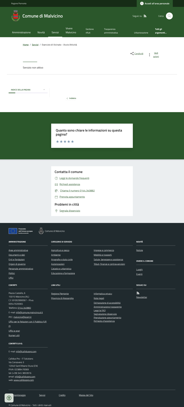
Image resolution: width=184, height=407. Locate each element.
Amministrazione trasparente (108, 307)
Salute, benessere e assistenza (108, 259)
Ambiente (56, 255)
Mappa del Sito (86, 395)
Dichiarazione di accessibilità (107, 302)
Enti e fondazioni (17, 259)
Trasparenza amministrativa (111, 30)
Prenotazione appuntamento (107, 317)
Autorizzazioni (57, 264)
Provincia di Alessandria (62, 298)
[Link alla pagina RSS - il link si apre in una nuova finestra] (145, 16)
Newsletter (141, 297)
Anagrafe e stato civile (62, 259)
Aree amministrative (18, 250)
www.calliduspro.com (24, 380)
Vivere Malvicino (71, 30)
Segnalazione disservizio (105, 314)
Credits (62, 395)
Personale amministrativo (21, 268)
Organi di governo (17, 264)
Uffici (11, 278)
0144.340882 (24, 308)
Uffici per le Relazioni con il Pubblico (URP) (28, 324)
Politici (12, 273)
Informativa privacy (103, 293)
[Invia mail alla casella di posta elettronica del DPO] (26, 351)
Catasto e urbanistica (61, 268)
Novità (41, 32)
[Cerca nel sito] (168, 15)
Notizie (139, 250)
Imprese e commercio (104, 250)
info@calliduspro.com (25, 376)
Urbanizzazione (141, 32)
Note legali (99, 298)
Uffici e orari (14, 330)
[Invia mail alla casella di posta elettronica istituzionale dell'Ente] (29, 312)
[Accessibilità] (9, 398)
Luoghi (139, 269)
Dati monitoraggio (17, 395)
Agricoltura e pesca (60, 250)
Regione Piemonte (18, 3)
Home (26, 44)
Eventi (139, 274)
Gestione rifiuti (90, 30)
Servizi (55, 32)
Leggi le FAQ (100, 310)
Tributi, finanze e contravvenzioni (109, 264)
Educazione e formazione (63, 273)
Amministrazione (21, 32)
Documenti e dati (17, 255)
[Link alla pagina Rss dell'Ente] (138, 293)
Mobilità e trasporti (103, 255)
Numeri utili (14, 335)
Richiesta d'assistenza (104, 321)
